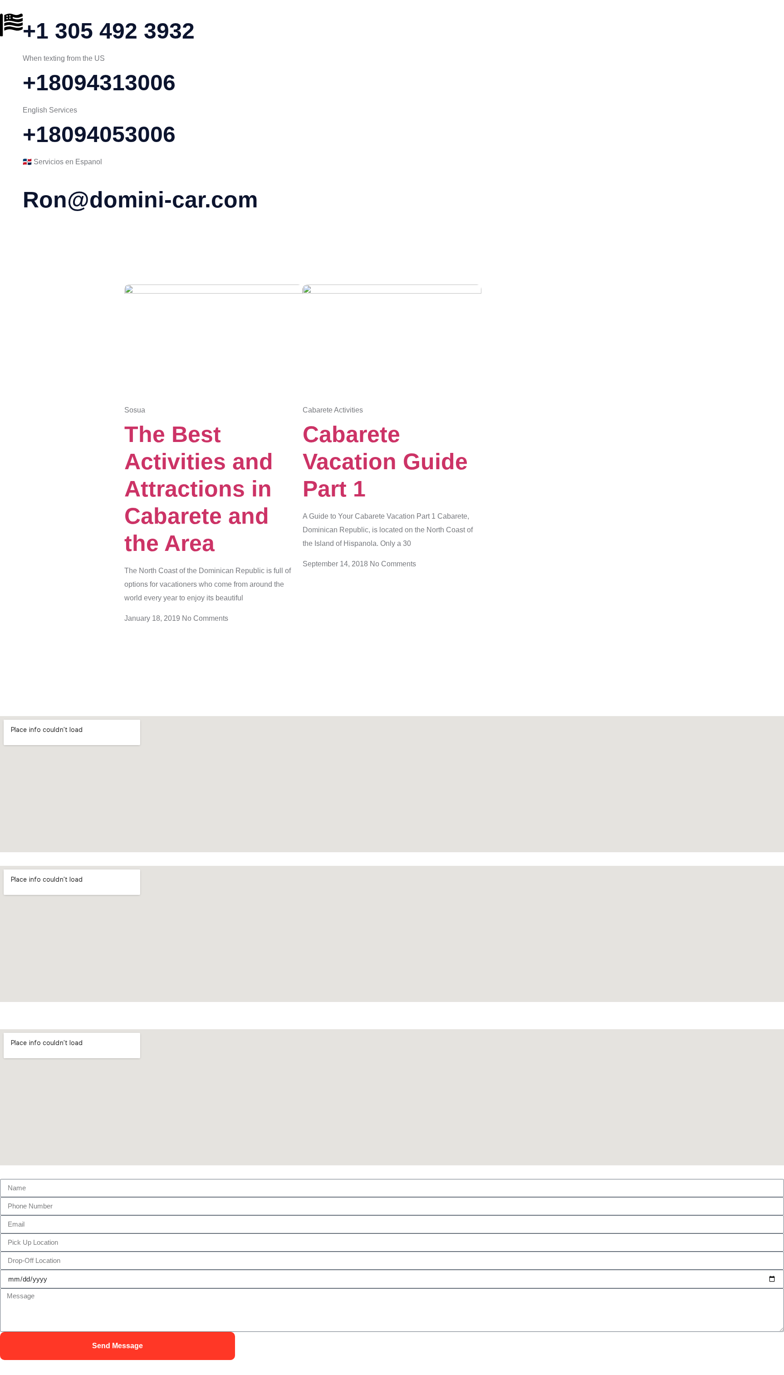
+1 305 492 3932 (109, 31)
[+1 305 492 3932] (11, 25)
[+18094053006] (11, 128)
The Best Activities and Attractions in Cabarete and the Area (198, 489)
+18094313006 (99, 82)
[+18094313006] (11, 76)
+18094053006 (99, 134)
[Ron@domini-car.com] (11, 193)
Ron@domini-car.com (140, 199)
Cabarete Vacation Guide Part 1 (385, 461)
